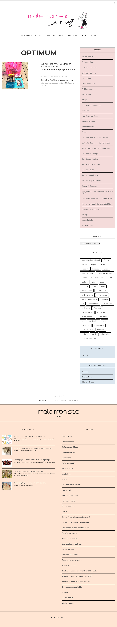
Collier (109, 278)
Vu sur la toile (87, 220)
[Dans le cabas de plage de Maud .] (15, 75)
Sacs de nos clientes (49, 66)
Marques (72, 36)
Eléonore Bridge (88, 382)
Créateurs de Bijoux (89, 67)
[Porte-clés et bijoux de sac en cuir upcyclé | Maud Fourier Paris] (7, 439)
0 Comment (63, 76)
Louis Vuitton (87, 291)
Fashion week (87, 89)
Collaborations (87, 62)
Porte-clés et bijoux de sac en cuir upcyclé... (30, 436)
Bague (84, 264)
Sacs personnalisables (90, 175)
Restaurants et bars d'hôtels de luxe (96, 148)
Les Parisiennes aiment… (91, 105)
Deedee (85, 372)
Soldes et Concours (89, 186)
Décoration (86, 78)
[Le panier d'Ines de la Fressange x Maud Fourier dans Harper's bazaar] (7, 474)
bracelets (95, 269)
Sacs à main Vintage (90, 154)
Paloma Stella (93, 304)
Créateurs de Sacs (48, 63)
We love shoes (87, 225)
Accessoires (49, 36)
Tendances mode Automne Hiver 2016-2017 (79, 571)
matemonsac (102, 295)
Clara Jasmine (96, 278)
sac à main (86, 325)
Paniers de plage (64, 63)
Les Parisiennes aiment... (32, 439)
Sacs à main (26, 36)
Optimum (39, 53)
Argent (106, 260)
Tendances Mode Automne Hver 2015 (97, 198)
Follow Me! (75, 400)
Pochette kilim (87, 312)
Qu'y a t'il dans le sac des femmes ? (55, 64)
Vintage (62, 36)
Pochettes (101, 312)
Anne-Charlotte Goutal (91, 260)
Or (83, 304)
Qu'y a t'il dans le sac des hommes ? (96, 143)
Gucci (102, 282)
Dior (93, 282)
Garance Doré (87, 377)
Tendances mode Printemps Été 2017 (96, 204)
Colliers (85, 282)
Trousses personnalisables (92, 209)
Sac (83, 321)
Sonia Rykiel (99, 325)
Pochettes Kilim (88, 127)
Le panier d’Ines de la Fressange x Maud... (29, 471)
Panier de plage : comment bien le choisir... (30, 483)
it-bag (94, 286)
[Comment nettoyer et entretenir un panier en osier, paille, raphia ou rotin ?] (7, 451)
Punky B (85, 355)
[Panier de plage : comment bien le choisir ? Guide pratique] (7, 486)
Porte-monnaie (87, 317)
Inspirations (86, 94)
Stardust (100, 330)
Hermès (85, 286)
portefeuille (102, 317)
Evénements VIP (88, 84)
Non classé (86, 111)
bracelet (85, 269)
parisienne (86, 308)
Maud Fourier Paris (89, 299)
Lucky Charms (87, 295)
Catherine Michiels (104, 273)
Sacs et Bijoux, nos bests (91, 164)
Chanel (84, 278)
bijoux (103, 264)
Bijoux (38, 36)
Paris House (107, 304)
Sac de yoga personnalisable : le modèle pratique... (33, 460)
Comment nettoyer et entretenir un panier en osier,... (33, 448)
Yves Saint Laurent (89, 338)
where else (105, 334)
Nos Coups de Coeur (90, 116)
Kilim (103, 286)
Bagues (93, 264)
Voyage (85, 215)
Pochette (97, 308)
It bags (84, 100)
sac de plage (93, 321)
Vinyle (94, 334)
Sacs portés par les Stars (91, 181)
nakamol (104, 299)
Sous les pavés (87, 330)
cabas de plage (87, 273)
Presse (84, 132)
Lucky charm (101, 291)
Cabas (106, 269)
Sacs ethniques (88, 170)
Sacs (104, 321)
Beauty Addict (87, 57)
